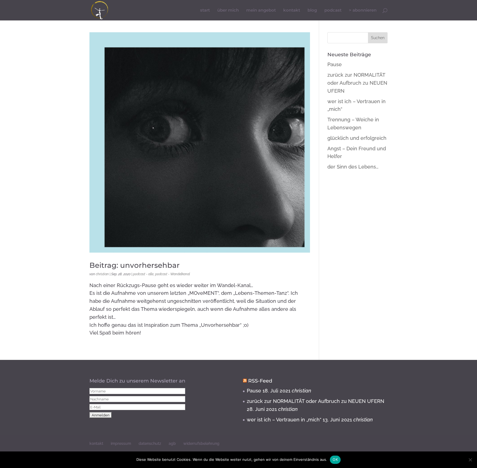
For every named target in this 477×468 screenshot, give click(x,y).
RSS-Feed (260, 381)
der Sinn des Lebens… (352, 167)
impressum (121, 443)
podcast (332, 10)
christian (102, 274)
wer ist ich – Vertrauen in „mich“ (284, 419)
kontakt (291, 10)
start (205, 10)
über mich (228, 10)
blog (312, 10)
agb (172, 443)
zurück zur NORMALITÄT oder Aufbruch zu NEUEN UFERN (357, 83)
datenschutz (150, 443)
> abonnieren (363, 10)
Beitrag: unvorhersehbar (134, 265)
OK (335, 459)
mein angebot (261, 10)
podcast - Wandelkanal (172, 274)
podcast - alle (143, 274)
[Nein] (470, 459)
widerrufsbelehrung (201, 443)
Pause (334, 64)
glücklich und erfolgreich (356, 138)
